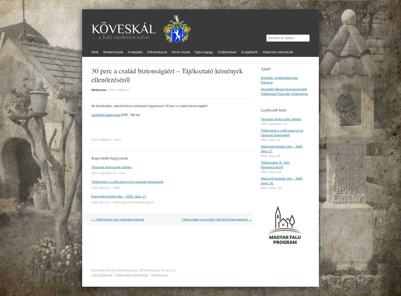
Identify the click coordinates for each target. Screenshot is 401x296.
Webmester (99, 90)
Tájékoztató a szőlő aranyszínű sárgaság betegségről (127, 182)
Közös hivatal (181, 52)
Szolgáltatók (249, 52)
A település (135, 52)
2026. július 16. (101, 202)
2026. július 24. (101, 187)
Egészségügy (204, 52)
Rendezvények (113, 52)
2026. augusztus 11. (104, 173)
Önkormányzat (157, 52)
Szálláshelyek (227, 52)
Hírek (95, 52)
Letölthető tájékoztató (105, 115)
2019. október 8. (119, 90)
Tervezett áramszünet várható (111, 167)
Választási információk (277, 52)
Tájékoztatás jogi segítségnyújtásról (117, 219)
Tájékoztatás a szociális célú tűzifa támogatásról (217, 219)
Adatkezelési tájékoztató (131, 275)
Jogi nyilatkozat (102, 275)
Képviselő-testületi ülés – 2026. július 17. (119, 196)
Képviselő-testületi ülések (137, 202)
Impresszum (159, 275)
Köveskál (123, 29)
